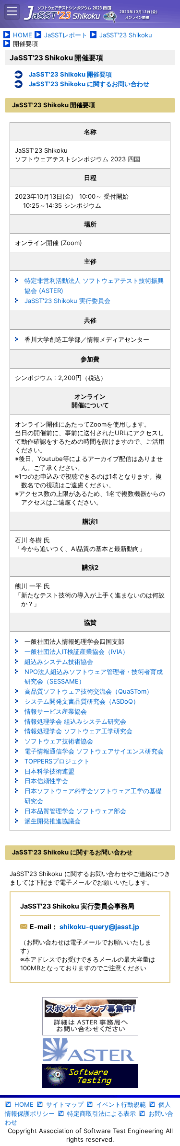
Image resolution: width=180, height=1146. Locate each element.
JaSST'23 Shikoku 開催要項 (70, 74)
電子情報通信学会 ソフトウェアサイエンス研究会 (94, 751)
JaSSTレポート (65, 35)
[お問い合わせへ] (90, 1017)
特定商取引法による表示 (101, 1113)
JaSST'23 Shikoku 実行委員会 (67, 300)
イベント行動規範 (121, 1104)
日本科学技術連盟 (49, 771)
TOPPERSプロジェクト (57, 761)
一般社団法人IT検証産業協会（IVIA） (76, 651)
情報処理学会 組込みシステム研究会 (75, 721)
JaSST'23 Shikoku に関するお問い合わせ (89, 84)
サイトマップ (65, 1104)
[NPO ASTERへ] (90, 1051)
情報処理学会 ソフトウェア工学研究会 (78, 731)
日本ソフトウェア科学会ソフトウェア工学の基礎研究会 (93, 796)
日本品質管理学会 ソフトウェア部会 (75, 811)
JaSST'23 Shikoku (125, 35)
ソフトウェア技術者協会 (58, 741)
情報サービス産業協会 (55, 711)
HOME (22, 35)
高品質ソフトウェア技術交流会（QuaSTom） (88, 691)
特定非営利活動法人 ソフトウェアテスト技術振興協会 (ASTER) (94, 285)
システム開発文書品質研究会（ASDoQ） (81, 701)
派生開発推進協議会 (52, 821)
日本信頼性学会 (46, 781)
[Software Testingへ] (90, 1077)
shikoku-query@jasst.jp (98, 926)
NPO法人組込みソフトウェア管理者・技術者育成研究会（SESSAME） (93, 676)
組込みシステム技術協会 (58, 661)
